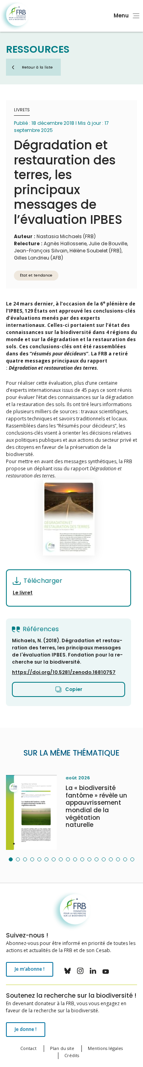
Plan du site (62, 1048)
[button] (11, 859)
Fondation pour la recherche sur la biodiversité (15, 16)
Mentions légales (105, 1048)
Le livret (23, 592)
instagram (80, 970)
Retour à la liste (37, 67)
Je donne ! (26, 1029)
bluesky (67, 970)
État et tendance (36, 275)
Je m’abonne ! (29, 969)
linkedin (93, 970)
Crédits (71, 1055)
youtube (105, 970)
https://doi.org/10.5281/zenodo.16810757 (64, 672)
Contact (28, 1048)
